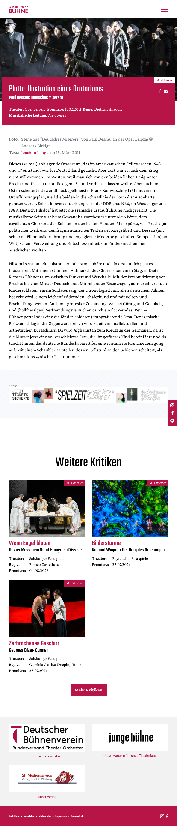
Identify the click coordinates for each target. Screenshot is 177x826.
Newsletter (29, 816)
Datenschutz (77, 816)
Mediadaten (45, 816)
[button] (159, 91)
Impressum (61, 816)
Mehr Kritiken (88, 689)
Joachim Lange (34, 152)
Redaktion (14, 816)
